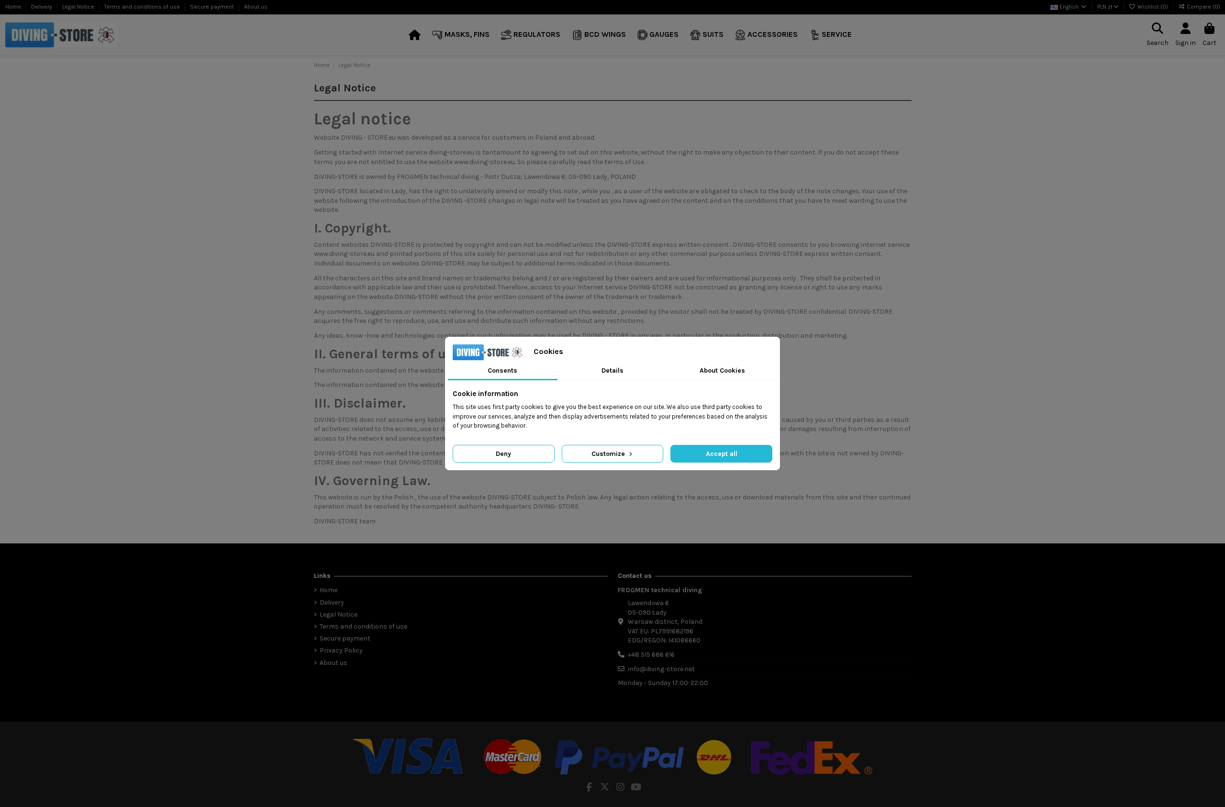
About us (255, 6)
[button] (460, 35)
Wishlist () (1152, 6)
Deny (503, 454)
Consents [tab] (502, 370)
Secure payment (212, 6)
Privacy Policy (341, 650)
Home (13, 6)
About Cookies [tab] (722, 370)
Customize (609, 454)
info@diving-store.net (661, 669)
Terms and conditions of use (142, 6)
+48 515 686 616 (651, 655)
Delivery (42, 6)
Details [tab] (612, 370)
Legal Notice (79, 6)
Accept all (721, 454)
